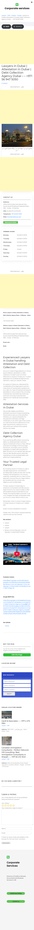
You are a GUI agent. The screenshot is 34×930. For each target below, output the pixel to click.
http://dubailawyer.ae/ (14, 217)
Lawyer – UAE (6, 15)
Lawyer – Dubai (16, 15)
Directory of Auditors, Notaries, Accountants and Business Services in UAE (16, 878)
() (4, 83)
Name (3, 828)
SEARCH (18, 26)
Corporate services (17, 8)
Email (3, 833)
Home (7, 626)
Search (9, 693)
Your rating (5, 803)
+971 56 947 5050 (16, 214)
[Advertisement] (17, 47)
